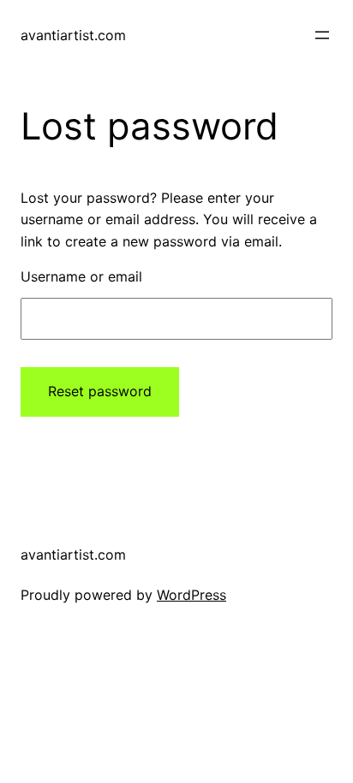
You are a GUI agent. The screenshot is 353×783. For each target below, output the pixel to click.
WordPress (191, 594)
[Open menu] (322, 35)
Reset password (100, 391)
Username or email (81, 276)
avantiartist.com (73, 35)
